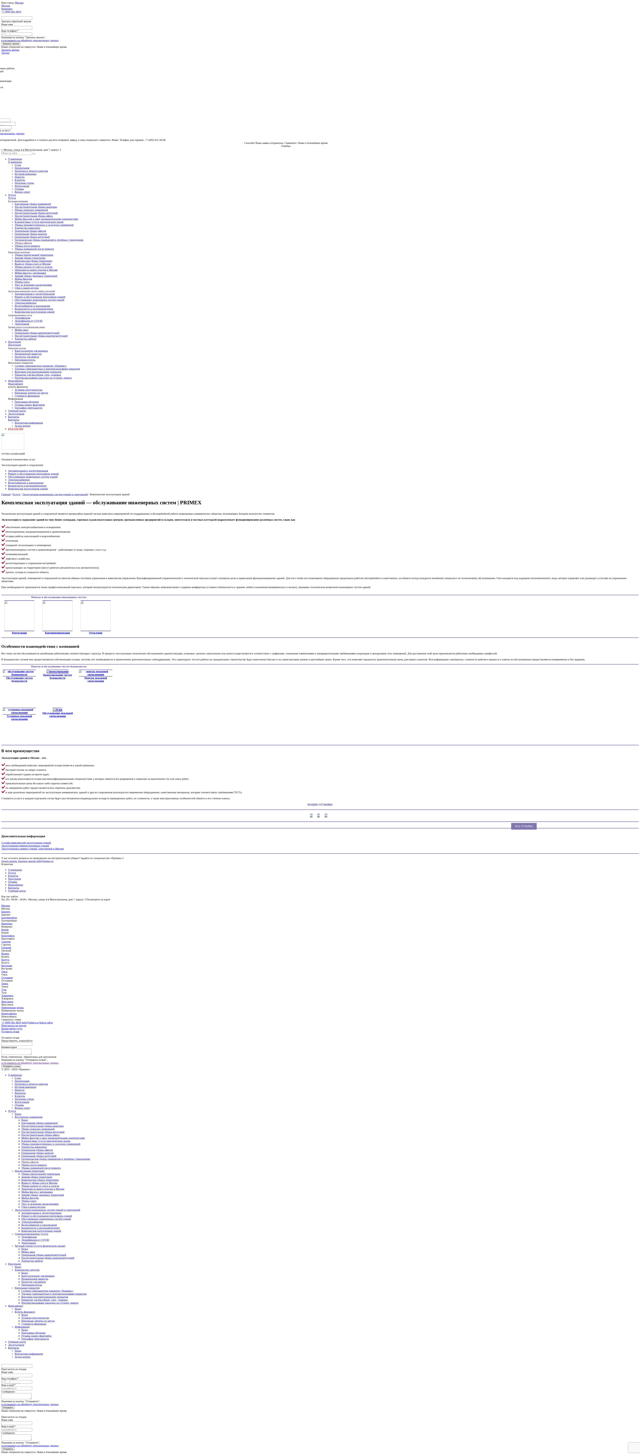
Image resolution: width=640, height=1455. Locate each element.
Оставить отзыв (10, 1031)
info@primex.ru (30, 1022)
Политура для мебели (27, 356)
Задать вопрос (23, 425)
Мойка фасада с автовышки (30, 272)
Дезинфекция (22, 317)
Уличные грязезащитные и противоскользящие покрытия (47, 368)
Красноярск (8, 935)
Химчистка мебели (25, 338)
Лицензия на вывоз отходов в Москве (36, 269)
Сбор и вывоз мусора (27, 287)
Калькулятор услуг (12, 1028)
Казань (5, 953)
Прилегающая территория (19, 252)
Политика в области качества (31, 171)
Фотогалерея (22, 186)
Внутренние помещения (18, 201)
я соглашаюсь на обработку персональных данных (30, 40)
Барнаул (5, 911)
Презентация (22, 168)
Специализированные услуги (20, 315)
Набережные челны (12, 1007)
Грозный (6, 947)
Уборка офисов (23, 243)
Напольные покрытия (27, 1287)
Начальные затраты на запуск (31, 392)
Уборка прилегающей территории (34, 254)
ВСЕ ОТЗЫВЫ (524, 826)
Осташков (7, 977)
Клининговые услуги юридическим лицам (39, 222)
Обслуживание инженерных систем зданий (39, 299)
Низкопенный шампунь (28, 353)
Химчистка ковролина (27, 228)
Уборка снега (22, 281)
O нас (18, 165)
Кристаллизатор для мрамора (31, 350)
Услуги (12, 195)
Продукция (14, 341)
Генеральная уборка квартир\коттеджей (37, 332)
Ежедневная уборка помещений (33, 204)
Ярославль (7, 1001)
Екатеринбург (9, 917)
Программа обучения (27, 401)
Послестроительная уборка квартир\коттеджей (41, 335)
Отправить (8, 1407)
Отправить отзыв (11, 1066)
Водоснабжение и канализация (32, 305)
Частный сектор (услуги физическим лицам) (26, 327)
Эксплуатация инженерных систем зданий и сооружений (31, 291)
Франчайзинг (15, 380)
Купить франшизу (25, 1311)
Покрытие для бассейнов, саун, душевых (38, 374)
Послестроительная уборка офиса (34, 216)
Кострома (6, 965)
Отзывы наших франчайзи (30, 404)
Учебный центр (17, 410)
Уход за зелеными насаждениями (33, 284)
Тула (3, 989)
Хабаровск (7, 995)
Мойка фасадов (23, 278)
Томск (4, 983)
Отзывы (19, 189)
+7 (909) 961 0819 (11, 1022)
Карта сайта (46, 1022)
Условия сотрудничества (28, 389)
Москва (5, 905)
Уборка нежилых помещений (31, 210)
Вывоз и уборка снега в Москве (33, 263)
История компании (25, 174)
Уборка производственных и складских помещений (44, 225)
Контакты (13, 416)
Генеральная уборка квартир (31, 234)
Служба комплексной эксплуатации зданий (26, 842)
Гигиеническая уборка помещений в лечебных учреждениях (49, 240)
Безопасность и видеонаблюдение (34, 308)
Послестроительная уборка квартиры (36, 207)
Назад (18, 1114)
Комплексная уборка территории (33, 260)
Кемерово (6, 923)
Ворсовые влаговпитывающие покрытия (38, 371)
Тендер (5, 52)
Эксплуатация (16, 413)
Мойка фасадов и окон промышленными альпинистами (46, 219)
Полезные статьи (24, 183)
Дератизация (22, 323)
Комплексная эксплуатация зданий (34, 311)
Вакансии (20, 1093)
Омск (4, 971)
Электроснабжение (25, 302)
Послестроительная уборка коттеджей (36, 213)
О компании (15, 159)
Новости (19, 177)
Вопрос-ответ (22, 192)
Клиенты (20, 180)
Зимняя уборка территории (30, 257)
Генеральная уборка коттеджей (32, 237)
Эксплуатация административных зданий (25, 845)
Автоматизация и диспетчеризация (35, 293)
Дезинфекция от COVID (28, 320)
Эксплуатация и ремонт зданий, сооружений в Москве (32, 848)
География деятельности (28, 407)
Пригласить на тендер (13, 1025)
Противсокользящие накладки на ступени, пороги (43, 377)
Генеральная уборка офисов (30, 231)
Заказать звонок (11, 43)
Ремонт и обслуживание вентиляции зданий (40, 296)
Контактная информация (29, 422)
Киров (5, 929)
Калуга (5, 959)
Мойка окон (21, 329)
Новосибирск (9, 1013)
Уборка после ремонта (27, 245)
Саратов (6, 941)
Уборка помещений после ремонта (34, 248)
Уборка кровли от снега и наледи (33, 266)
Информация (22, 1326)
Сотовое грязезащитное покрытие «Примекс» (41, 365)
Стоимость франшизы (27, 395)
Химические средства (17, 348)
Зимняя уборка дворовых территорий (36, 275)
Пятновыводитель (25, 359)
